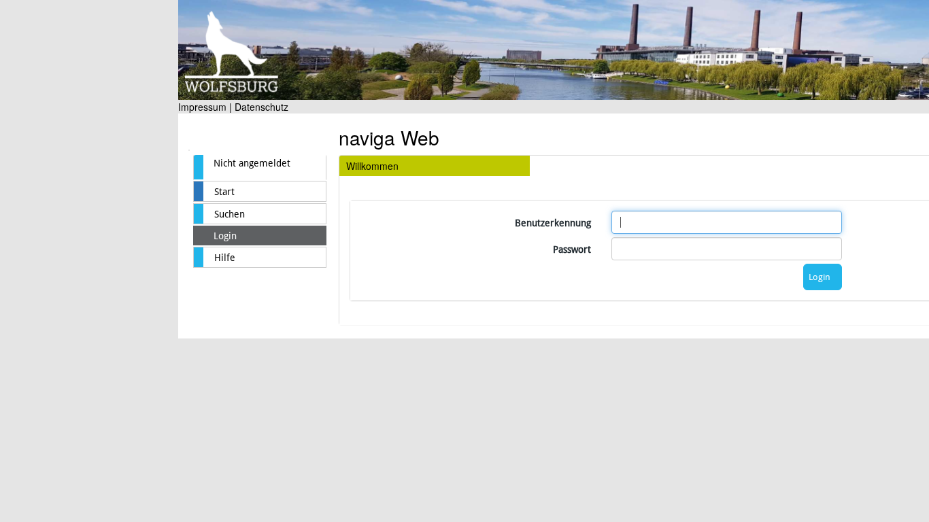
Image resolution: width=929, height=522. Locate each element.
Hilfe (224, 257)
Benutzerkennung (553, 223)
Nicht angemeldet (252, 163)
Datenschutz (261, 107)
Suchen (229, 214)
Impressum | (205, 107)
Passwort (572, 249)
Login (225, 235)
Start (224, 191)
